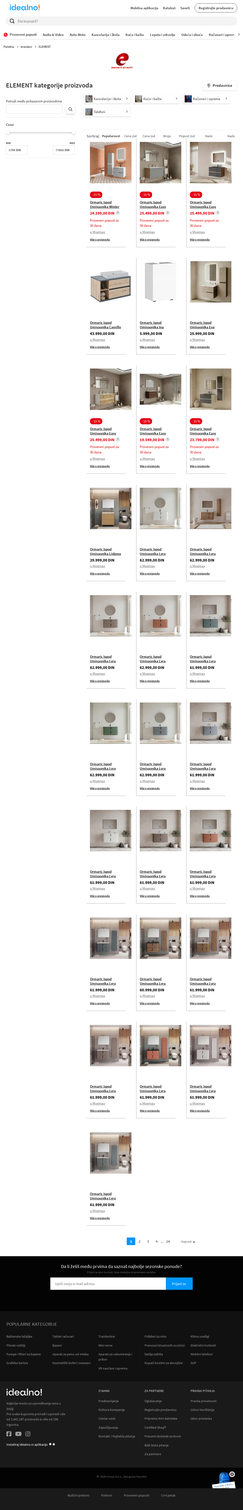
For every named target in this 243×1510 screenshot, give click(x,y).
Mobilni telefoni (202, 1354)
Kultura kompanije (111, 1410)
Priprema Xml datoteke (161, 1419)
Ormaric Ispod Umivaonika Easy (153, 204)
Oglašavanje (153, 1401)
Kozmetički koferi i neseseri (71, 1363)
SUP (193, 1363)
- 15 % (96, 195)
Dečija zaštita (154, 1354)
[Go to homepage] (25, 8)
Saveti (185, 8)
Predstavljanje (108, 1401)
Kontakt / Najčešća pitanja (116, 1436)
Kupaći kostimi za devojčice (164, 1363)
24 (168, 1241)
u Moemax (97, 232)
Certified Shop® (155, 1428)
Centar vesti (106, 1419)
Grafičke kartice (17, 1363)
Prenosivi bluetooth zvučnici (165, 1345)
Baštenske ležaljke (19, 1336)
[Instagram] (27, 1434)
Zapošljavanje (108, 1428)
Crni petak (168, 1495)
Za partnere (153, 1454)
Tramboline (106, 1336)
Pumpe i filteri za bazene (23, 1354)
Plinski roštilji (15, 1345)
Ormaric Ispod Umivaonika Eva (202, 324)
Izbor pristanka (201, 1419)
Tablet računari (63, 1336)
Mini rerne (105, 1345)
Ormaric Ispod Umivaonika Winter (104, 204)
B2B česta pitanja (156, 1445)
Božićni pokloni (78, 1495)
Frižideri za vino (155, 1336)
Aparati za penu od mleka (70, 1354)
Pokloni (106, 1495)
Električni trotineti (203, 1345)
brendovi (27, 47)
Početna (9, 47)
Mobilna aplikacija (144, 8)
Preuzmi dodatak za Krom (163, 1436)
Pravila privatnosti (203, 1401)
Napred (186, 1241)
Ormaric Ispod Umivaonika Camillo (105, 324)
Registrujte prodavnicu (216, 8)
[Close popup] (232, 1474)
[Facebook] (8, 1434)
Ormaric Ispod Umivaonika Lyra (153, 551)
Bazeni (57, 1345)
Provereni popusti (136, 1495)
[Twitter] (18, 1434)
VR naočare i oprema (112, 1368)
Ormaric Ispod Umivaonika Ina (152, 324)
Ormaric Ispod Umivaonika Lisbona (105, 551)
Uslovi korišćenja (202, 1410)
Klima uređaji (200, 1336)
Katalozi (169, 8)
